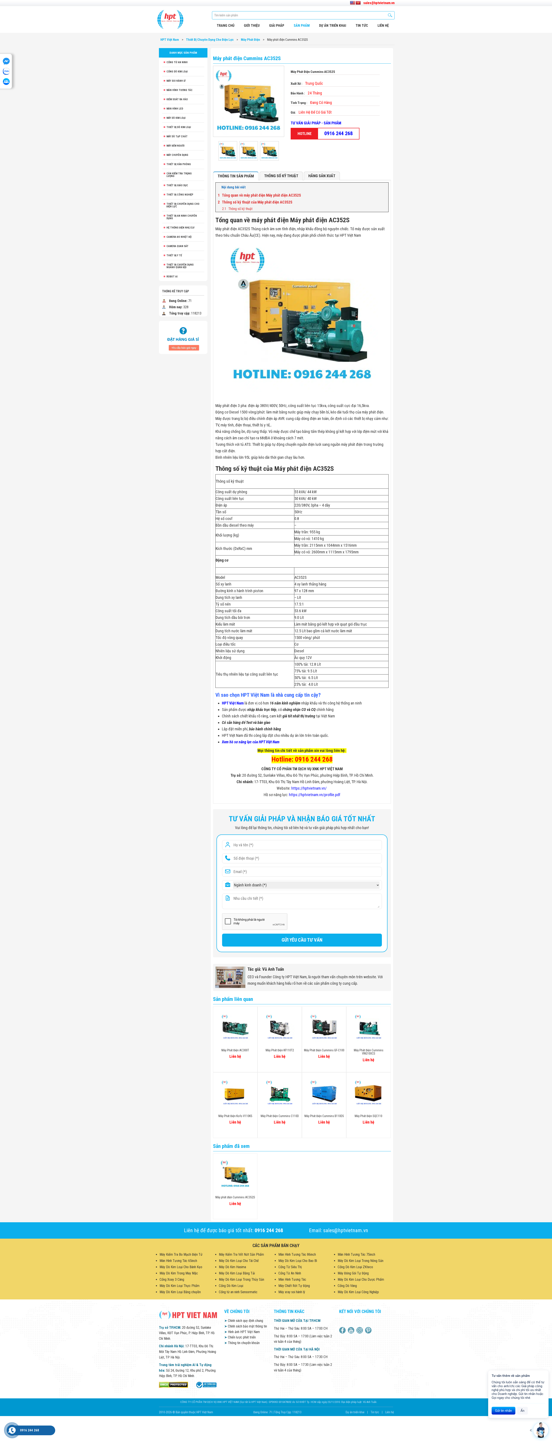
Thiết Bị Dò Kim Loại (178, 127)
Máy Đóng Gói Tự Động (353, 1273)
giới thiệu (252, 25)
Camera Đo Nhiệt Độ (178, 236)
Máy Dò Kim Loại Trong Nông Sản (360, 1261)
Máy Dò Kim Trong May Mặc (179, 1273)
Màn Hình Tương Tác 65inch (178, 1261)
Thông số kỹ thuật (281, 176)
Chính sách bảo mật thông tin (245, 1326)
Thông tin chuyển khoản (242, 1343)
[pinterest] (369, 1330)
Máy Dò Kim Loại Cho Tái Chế (239, 1261)
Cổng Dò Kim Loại (177, 71)
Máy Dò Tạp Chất (177, 136)
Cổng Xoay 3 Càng (172, 1279)
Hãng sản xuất (321, 176)
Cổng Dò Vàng (347, 1286)
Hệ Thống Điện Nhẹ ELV (180, 227)
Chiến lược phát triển (240, 1337)
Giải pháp (276, 25)
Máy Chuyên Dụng (177, 155)
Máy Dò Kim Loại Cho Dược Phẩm (361, 1279)
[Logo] (170, 19)
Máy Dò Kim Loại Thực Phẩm (179, 1286)
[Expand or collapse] (383, 187)
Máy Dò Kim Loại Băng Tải (237, 1273)
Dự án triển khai (332, 25)
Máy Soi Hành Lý (176, 80)
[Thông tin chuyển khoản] (183, 337)
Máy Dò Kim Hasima (232, 1267)
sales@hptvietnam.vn (379, 3)
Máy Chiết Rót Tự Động (294, 1286)
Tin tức (362, 25)
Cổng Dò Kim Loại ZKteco (355, 1267)
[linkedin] (360, 1330)
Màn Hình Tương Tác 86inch (297, 1254)
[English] (352, 3)
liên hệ (383, 25)
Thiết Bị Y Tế (174, 255)
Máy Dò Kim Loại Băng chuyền (180, 1292)
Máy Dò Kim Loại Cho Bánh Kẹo (181, 1267)
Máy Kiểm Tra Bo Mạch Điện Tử (181, 1254)
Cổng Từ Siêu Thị (290, 1267)
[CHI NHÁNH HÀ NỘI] (12, 1430)
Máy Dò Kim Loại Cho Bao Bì (297, 1261)
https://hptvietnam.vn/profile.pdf (314, 794)
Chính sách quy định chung (243, 1321)
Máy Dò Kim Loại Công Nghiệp (358, 1292)
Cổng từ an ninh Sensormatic (238, 1292)
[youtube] (351, 1330)
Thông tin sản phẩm (236, 176)
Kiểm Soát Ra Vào (177, 99)
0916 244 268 (338, 133)
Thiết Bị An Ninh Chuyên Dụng (181, 217)
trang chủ (225, 25)
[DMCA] (173, 1385)
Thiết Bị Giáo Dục (177, 185)
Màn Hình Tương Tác (179, 90)
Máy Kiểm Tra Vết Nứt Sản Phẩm (241, 1254)
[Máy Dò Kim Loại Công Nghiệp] (205, 1385)
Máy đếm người (175, 145)
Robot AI (171, 276)
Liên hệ (389, 1412)
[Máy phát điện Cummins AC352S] (227, 151)
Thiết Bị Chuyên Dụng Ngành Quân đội (180, 266)
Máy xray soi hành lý (291, 1292)
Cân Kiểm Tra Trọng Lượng (179, 175)
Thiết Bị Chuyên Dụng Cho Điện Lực (182, 205)
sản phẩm (302, 25)
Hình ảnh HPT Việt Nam (242, 1332)
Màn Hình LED (174, 108)
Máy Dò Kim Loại (175, 117)
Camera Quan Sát (177, 246)
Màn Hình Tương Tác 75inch (356, 1254)
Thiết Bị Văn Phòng (178, 164)
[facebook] (343, 1330)
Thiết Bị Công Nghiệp (179, 194)
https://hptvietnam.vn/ (309, 788)
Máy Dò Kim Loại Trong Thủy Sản (241, 1279)
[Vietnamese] (358, 3)
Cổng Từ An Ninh (177, 62)
